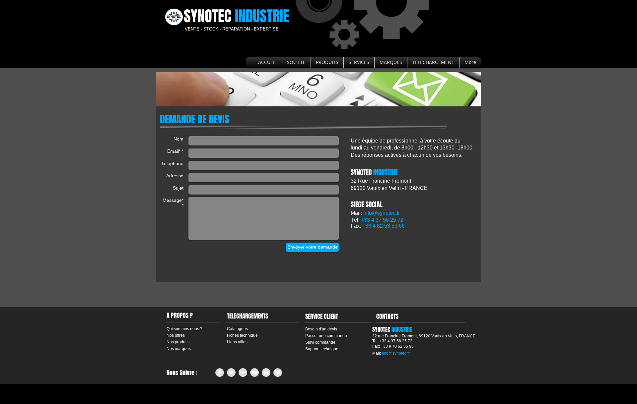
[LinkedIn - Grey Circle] (266, 372)
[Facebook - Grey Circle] (219, 372)
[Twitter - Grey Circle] (231, 372)
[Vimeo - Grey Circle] (277, 372)
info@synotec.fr (381, 213)
